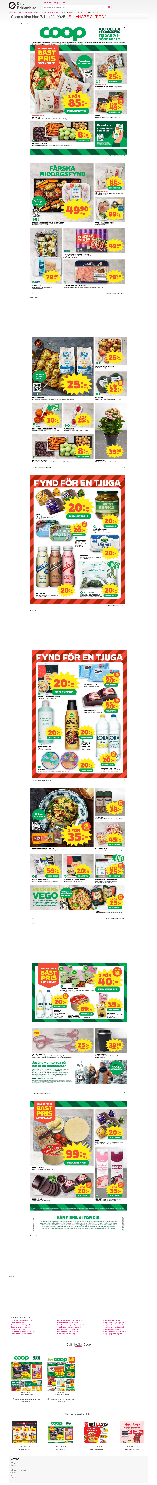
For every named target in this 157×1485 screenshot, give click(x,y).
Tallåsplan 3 (113, 1329)
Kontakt (13, 1477)
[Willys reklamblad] (96, 1432)
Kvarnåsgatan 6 (113, 1334)
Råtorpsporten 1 (21, 1327)
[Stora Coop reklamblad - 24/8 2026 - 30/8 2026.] (61, 1373)
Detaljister (47, 2)
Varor (64, 2)
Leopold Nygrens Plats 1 (70, 1325)
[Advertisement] (18, 61)
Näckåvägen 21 (115, 1331)
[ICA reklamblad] (24, 1432)
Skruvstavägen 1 (21, 1334)
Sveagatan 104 (20, 1322)
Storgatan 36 (113, 1320)
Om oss (13, 1472)
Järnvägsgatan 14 (22, 1325)
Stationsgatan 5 (67, 1329)
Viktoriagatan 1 (69, 1320)
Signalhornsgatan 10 (69, 1327)
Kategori (56, 2)
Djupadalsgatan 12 (68, 1331)
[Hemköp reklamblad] (132, 1432)
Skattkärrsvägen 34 (23, 1331)
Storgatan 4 (22, 1320)
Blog (12, 1475)
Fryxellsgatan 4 (113, 1322)
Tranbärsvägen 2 (68, 1322)
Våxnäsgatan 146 (114, 1327)
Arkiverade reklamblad (19, 1470)
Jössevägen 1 (67, 1334)
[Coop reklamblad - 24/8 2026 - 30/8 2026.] (26, 1373)
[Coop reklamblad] (60, 1432)
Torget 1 (19, 1329)
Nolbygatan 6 (113, 1325)
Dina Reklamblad (26, 5)
